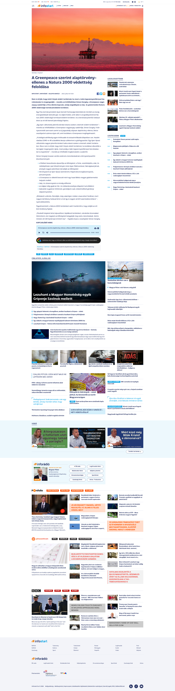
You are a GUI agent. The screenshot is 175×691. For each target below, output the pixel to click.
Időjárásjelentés (81, 663)
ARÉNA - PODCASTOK (135, 5)
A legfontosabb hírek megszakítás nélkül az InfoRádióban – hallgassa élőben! (126, 367)
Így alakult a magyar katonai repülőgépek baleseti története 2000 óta (59, 321)
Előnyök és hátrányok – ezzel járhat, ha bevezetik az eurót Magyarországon (83, 394)
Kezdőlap (40, 247)
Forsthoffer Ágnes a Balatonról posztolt (71, 365)
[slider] (70, 232)
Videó (117, 650)
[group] (47, 233)
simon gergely (88, 254)
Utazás (73, 539)
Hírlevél (138, 648)
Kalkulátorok (85, 539)
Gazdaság (34, 650)
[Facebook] (136, 686)
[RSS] (131, 686)
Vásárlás (63, 539)
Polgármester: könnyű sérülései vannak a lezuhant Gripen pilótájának (59, 315)
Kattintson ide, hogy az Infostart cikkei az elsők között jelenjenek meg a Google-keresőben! (69, 240)
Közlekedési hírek (65, 663)
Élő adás (77, 466)
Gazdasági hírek (128, 663)
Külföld (34, 648)
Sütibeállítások (120, 686)
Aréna (141, 663)
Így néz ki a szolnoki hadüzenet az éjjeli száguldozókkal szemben (100, 365)
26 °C (141, 1)
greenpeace (69, 254)
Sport (57, 590)
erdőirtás (58, 254)
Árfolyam (65, 490)
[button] (39, 233)
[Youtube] (141, 686)
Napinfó (97, 650)
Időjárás (138, 650)
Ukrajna (65, 5)
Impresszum (67, 686)
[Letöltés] (95, 228)
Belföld (47, 247)
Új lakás (89, 490)
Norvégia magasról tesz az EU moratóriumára (124, 315)
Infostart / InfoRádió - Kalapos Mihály (46, 93)
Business (48, 590)
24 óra (59, 5)
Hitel (55, 539)
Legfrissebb (118, 645)
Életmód (76, 650)
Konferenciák (77, 490)
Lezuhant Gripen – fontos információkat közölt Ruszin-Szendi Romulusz (60, 324)
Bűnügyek (97, 648)
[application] (68, 233)
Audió (117, 648)
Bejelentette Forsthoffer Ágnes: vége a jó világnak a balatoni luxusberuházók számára (87, 556)
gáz (38, 254)
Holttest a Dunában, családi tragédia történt (48, 416)
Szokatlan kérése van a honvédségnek (118, 281)
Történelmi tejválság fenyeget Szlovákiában (48, 410)
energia (44, 254)
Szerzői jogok (107, 686)
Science (75, 590)
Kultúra (55, 648)
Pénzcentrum (52, 490)
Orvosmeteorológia (98, 663)
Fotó (137, 645)
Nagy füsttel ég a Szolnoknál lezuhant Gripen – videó (53, 318)
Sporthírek (114, 663)
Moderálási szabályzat (95, 686)
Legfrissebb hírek (48, 663)
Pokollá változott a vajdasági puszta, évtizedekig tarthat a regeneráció (42, 366)
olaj (51, 254)
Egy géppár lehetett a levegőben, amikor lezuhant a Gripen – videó (58, 311)
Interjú (75, 648)
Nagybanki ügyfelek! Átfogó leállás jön (122, 414)
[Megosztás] (98, 228)
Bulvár (96, 645)
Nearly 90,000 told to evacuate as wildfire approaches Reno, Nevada (86, 608)
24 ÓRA (123, 136)
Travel (66, 590)
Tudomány (56, 645)
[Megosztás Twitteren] (101, 93)
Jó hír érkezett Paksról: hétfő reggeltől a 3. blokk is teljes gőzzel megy (86, 507)
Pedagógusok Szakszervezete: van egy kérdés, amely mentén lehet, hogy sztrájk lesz (49, 402)
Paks (72, 5)
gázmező (78, 254)
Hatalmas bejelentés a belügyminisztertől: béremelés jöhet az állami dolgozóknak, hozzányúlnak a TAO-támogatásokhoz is (124, 577)
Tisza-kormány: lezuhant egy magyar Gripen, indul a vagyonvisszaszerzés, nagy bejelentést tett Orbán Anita (49, 519)
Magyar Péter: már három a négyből (122, 287)
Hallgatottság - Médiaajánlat (54, 686)
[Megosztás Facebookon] (98, 93)
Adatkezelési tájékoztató (79, 686)
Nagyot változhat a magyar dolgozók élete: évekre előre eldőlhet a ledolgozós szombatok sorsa (49, 568)
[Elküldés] (104, 93)
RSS (113, 686)
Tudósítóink (77, 645)
